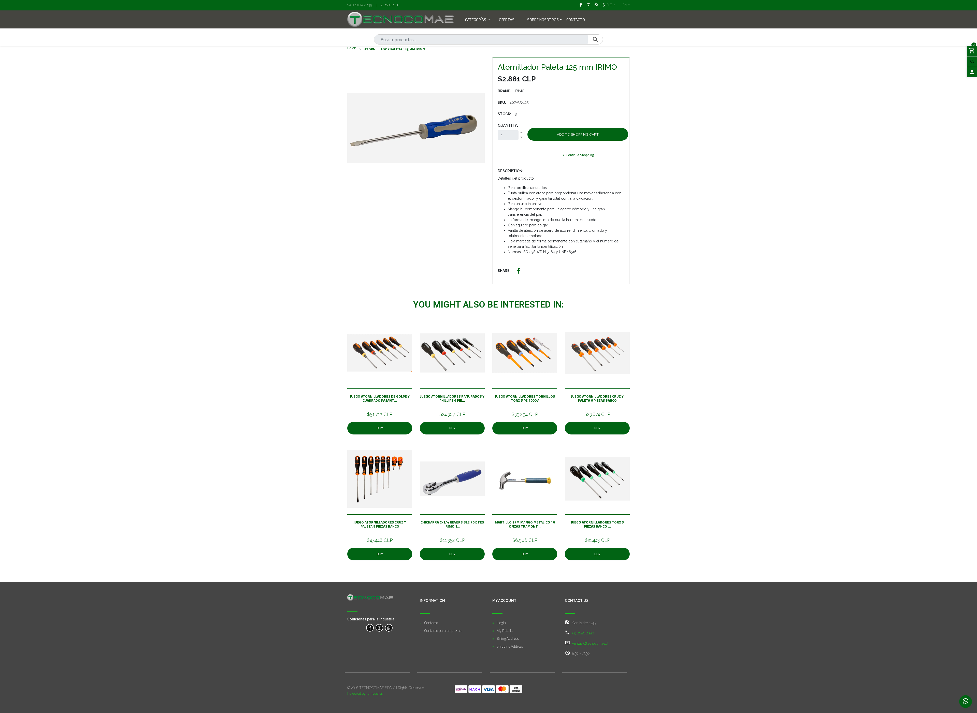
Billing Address (508, 638)
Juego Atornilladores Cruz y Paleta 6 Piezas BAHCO (597, 398)
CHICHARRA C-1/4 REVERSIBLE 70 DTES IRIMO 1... (452, 524)
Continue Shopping (580, 154)
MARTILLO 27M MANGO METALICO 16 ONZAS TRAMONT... (525, 524)
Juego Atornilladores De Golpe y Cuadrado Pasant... (380, 398)
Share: (504, 271)
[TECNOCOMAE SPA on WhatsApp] (389, 628)
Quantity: (508, 125)
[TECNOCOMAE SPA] (400, 19)
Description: (510, 171)
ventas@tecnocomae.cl (590, 643)
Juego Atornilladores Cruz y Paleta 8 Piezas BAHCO (379, 524)
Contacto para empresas (442, 630)
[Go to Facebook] (581, 4)
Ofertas (506, 20)
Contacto (575, 20)
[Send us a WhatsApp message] (965, 701)
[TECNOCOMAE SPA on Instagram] (379, 628)
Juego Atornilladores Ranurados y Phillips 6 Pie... (452, 398)
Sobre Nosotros (543, 20)
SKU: (502, 102)
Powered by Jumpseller (364, 693)
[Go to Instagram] (588, 4)
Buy (380, 428)
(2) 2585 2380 (389, 5)
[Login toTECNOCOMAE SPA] (972, 72)
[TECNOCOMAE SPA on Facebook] (370, 628)
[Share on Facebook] (518, 271)
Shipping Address (510, 646)
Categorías (475, 20)
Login (501, 622)
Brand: (504, 91)
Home (351, 48)
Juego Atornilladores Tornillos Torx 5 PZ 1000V (525, 398)
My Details (504, 630)
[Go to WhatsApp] (596, 4)
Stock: (504, 114)
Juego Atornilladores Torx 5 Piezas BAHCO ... (597, 524)
